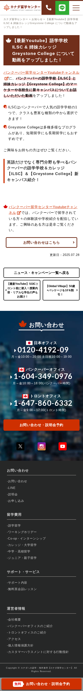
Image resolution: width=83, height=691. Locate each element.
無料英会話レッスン (22, 589)
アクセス (14, 639)
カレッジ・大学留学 (22, 545)
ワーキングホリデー (22, 532)
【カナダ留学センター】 (60, 668)
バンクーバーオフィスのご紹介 (30, 626)
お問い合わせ (17, 481)
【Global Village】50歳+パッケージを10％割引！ (60, 290)
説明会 (13, 494)
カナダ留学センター (15, 19)
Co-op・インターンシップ (27, 538)
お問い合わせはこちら (41, 242)
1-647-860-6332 (43, 403)
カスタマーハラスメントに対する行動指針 (38, 652)
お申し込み (16, 501)
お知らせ (37, 19)
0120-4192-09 (43, 349)
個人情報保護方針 (21, 645)
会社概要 (14, 619)
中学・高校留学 (19, 551)
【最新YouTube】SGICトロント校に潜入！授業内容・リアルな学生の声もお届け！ (23, 290)
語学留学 (14, 525)
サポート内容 (17, 582)
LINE (12, 488)
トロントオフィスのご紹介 (27, 632)
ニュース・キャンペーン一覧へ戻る (41, 273)
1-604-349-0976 (43, 376)
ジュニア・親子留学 (22, 558)
